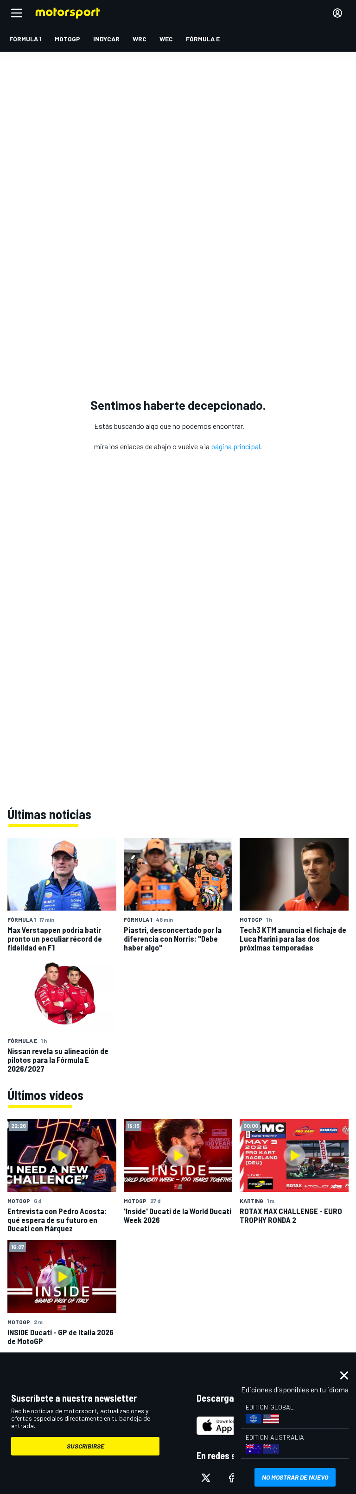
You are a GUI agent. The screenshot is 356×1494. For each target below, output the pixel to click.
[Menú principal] (16, 13)
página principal (235, 446)
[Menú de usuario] (337, 13)
